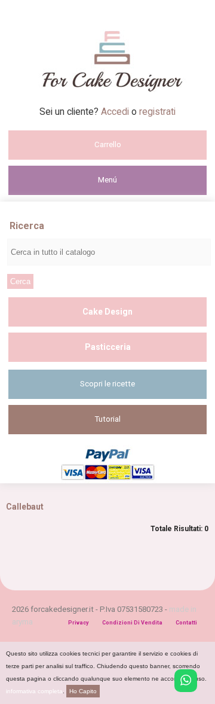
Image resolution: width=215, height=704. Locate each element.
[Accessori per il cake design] (108, 102)
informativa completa (34, 691)
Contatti (186, 623)
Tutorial (108, 419)
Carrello (107, 144)
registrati (157, 111)
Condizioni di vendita (132, 623)
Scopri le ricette (107, 383)
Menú (107, 179)
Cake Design (107, 311)
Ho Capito (83, 691)
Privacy (78, 623)
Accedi (116, 111)
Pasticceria (108, 347)
